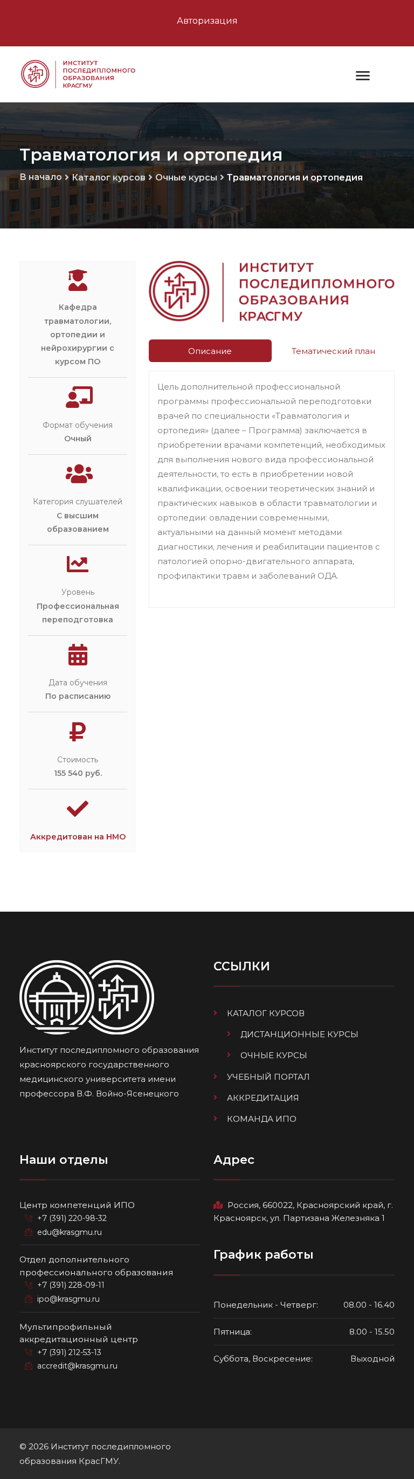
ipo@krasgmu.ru (68, 1299)
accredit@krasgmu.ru (77, 1366)
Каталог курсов (109, 177)
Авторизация (207, 21)
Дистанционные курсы (299, 1034)
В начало (40, 177)
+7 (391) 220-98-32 (72, 1218)
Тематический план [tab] (333, 351)
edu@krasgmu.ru (69, 1232)
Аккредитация (263, 1098)
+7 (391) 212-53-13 (69, 1352)
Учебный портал (268, 1077)
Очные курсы (186, 177)
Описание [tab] (210, 351)
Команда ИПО (261, 1119)
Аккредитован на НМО (78, 837)
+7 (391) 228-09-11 (71, 1285)
